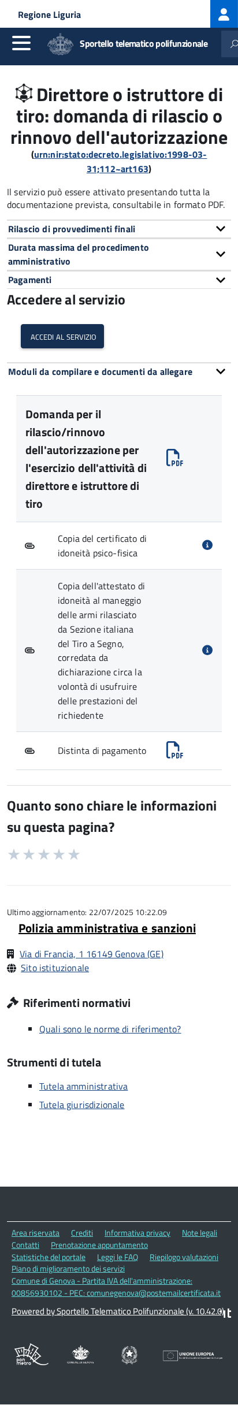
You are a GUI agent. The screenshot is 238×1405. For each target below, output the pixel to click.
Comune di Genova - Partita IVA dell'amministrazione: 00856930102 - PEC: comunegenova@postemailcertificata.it (116, 1286)
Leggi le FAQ (117, 1257)
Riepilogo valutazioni (184, 1257)
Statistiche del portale (48, 1257)
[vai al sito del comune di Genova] (80, 1356)
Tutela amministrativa (83, 1086)
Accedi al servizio (62, 336)
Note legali (199, 1232)
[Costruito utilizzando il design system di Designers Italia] (225, 1315)
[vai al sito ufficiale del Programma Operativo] (31, 1356)
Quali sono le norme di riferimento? (110, 1029)
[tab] (119, 228)
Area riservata (36, 1232)
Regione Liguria (49, 14)
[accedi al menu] (21, 43)
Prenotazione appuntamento (99, 1245)
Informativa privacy (137, 1232)
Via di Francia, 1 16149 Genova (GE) (91, 954)
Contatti (25, 1245)
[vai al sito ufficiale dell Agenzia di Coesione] (129, 1356)
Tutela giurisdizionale (82, 1105)
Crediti (82, 1232)
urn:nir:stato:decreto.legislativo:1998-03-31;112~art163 (120, 161)
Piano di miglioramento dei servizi (68, 1268)
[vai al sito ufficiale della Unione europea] (192, 1356)
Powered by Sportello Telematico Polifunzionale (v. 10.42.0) (118, 1311)
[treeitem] (224, 14)
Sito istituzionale (55, 968)
